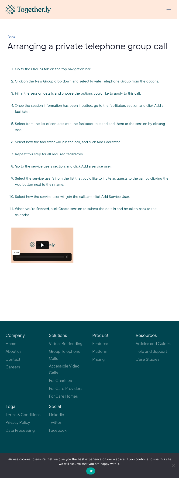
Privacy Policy (18, 422)
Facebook (57, 430)
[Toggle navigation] (168, 9)
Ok (91, 471)
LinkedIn (56, 414)
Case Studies (147, 359)
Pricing (98, 359)
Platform (99, 351)
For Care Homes (63, 396)
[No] (173, 465)
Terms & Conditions (23, 414)
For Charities (60, 380)
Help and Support (151, 351)
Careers (13, 367)
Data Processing (20, 430)
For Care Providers (65, 388)
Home (11, 343)
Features (100, 343)
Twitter (55, 422)
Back (11, 36)
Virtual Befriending (66, 343)
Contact (13, 359)
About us (13, 351)
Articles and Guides (153, 343)
